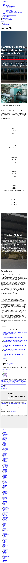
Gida (4, 4)
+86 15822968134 (10, 363)
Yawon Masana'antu (10, 6)
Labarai (5, 13)
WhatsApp (5, 388)
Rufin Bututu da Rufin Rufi (12, 11)
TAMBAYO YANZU (5, 369)
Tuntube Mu (6, 16)
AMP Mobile (21, 380)
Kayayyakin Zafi (4, 380)
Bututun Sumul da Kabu (6, 381)
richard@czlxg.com (7, 18)
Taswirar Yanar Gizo (13, 380)
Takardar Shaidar (9, 7)
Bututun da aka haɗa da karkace (19, 384)
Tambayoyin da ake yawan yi (9, 15)
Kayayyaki (5, 8)
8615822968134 (8, 19)
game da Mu (6, 5)
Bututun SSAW (9, 10)
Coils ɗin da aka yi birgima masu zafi (14, 12)
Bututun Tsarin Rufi (16, 381)
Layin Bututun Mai (8, 384)
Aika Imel (3, 386)
